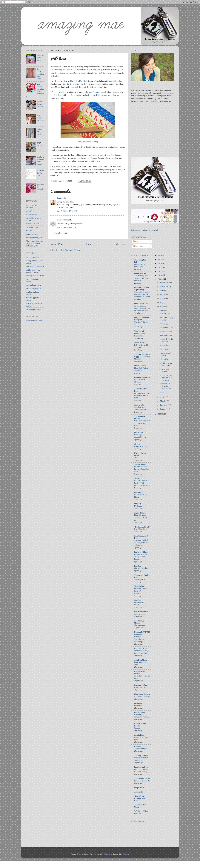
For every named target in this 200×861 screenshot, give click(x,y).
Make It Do (139, 586)
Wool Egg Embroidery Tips (140, 435)
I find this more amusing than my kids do (142, 517)
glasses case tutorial (164, 370)
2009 (160, 279)
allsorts (137, 444)
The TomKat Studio (139, 417)
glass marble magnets (34, 237)
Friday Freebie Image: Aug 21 (139, 265)
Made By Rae (139, 342)
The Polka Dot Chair (79, 80)
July (162, 302)
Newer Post (56, 244)
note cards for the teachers (166, 340)
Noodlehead (139, 331)
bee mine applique (33, 257)
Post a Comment (60, 233)
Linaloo (137, 746)
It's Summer (138, 506)
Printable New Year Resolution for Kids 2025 (141, 395)
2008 (160, 414)
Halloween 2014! (140, 687)
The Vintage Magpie (139, 621)
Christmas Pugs (140, 625)
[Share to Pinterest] (90, 181)
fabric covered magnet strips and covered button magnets (34, 243)
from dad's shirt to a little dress (40, 74)
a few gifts (164, 359)
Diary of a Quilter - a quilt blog (142, 288)
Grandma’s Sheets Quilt (141, 323)
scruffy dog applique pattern (34, 261)
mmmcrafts (139, 404)
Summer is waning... (142, 717)
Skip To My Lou (141, 303)
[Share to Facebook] (87, 181)
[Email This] (79, 181)
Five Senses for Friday (140, 603)
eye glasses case (32, 227)
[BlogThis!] (82, 181)
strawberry (164, 323)
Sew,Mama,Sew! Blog (141, 536)
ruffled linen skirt (39, 131)
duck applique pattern (34, 288)
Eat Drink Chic (140, 648)
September (164, 294)
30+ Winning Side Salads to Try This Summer (141, 278)
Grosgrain (138, 492)
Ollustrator (108, 854)
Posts (137, 241)
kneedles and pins (141, 767)
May (162, 310)
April (162, 397)
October (163, 290)
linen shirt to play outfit (166, 318)
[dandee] (137, 600)
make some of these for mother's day (166, 386)
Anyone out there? (141, 748)
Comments (139, 246)
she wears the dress (40, 117)
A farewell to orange (142, 696)
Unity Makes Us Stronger (140, 380)
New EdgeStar (139, 579)
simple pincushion (33, 234)
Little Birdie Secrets (139, 672)
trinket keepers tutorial (40, 104)
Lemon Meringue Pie (142, 781)
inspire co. (138, 703)
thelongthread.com (142, 377)
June (162, 306)
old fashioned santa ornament (33, 219)
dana (59, 198)
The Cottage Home (142, 354)
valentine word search (34, 320)
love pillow (30, 211)
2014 (160, 259)
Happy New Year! (141, 446)
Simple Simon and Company (141, 318)
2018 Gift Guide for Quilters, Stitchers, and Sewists (141, 542)
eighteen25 (138, 791)
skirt (76, 83)
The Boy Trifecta (141, 755)
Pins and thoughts (140, 568)
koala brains (62, 219)
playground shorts (166, 327)
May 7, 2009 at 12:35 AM (67, 211)
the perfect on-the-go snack (142, 677)
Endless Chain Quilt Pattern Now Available (141, 591)
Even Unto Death (140, 529)
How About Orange (142, 694)
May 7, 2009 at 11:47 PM (66, 227)
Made (61, 92)
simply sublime (140, 659)
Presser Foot (91, 92)
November (164, 286)
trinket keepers (31, 214)
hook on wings (139, 614)
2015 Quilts (39, 144)
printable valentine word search (40, 160)
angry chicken (140, 512)
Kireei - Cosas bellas (140, 454)
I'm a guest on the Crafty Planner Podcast (140, 556)
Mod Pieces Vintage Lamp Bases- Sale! (141, 651)
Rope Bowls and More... (140, 663)
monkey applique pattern (32, 293)
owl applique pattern (33, 309)
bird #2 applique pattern (32, 280)
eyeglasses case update (165, 354)
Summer (137, 728)
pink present (164, 349)
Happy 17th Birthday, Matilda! (142, 357)
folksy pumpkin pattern (35, 275)
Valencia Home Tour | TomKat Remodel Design (142, 423)
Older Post (119, 244)
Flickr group (101, 95)
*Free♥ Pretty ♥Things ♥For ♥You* (140, 798)
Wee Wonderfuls (141, 611)
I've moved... (139, 705)
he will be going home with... (166, 364)
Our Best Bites (140, 273)
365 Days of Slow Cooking (141, 812)
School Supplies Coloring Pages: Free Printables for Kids (142, 308)
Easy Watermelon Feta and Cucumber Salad (141, 469)
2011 (160, 271)
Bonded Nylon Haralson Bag (139, 334)
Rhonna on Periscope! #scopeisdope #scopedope (139, 638)
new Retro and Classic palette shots (141, 408)
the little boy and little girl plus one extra (166, 377)
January (163, 409)
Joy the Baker (139, 464)
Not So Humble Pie (142, 778)
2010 (160, 275)
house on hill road (141, 552)
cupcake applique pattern (32, 298)
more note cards (166, 331)
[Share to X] (84, 181)
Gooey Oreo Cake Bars (141, 738)
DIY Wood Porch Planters (140, 495)
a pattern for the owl (40, 173)
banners (29, 230)
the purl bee (139, 787)
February (164, 405)
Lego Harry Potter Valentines (141, 758)
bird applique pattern (34, 285)
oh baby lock (165, 345)
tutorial (66, 83)
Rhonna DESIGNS (142, 632)
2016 (160, 255)
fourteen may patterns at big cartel (144, 230)
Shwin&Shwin (140, 365)
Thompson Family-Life (142, 576)
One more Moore (141, 685)
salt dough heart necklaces (32, 206)
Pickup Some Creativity (139, 713)
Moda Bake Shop (114, 80)
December (164, 282)
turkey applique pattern (35, 266)
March (163, 401)
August (163, 298)
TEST (136, 457)
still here (163, 392)
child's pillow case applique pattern (33, 271)
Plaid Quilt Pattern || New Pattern (142, 369)
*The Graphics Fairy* (140, 260)
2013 (160, 263)
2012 (160, 267)
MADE (137, 478)
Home (88, 244)
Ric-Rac (137, 565)
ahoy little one (165, 313)
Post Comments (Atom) (70, 250)
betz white (138, 432)
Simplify (137, 503)
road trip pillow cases (40, 57)
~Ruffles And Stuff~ (142, 526)
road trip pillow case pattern (34, 304)
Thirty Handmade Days (141, 389)
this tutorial (90, 146)
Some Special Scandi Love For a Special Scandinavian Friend (142, 294)
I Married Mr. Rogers (140, 724)
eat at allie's (139, 734)
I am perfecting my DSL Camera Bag (141, 770)
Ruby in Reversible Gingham (141, 346)
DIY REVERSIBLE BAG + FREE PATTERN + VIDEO (142, 483)
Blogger (126, 854)
